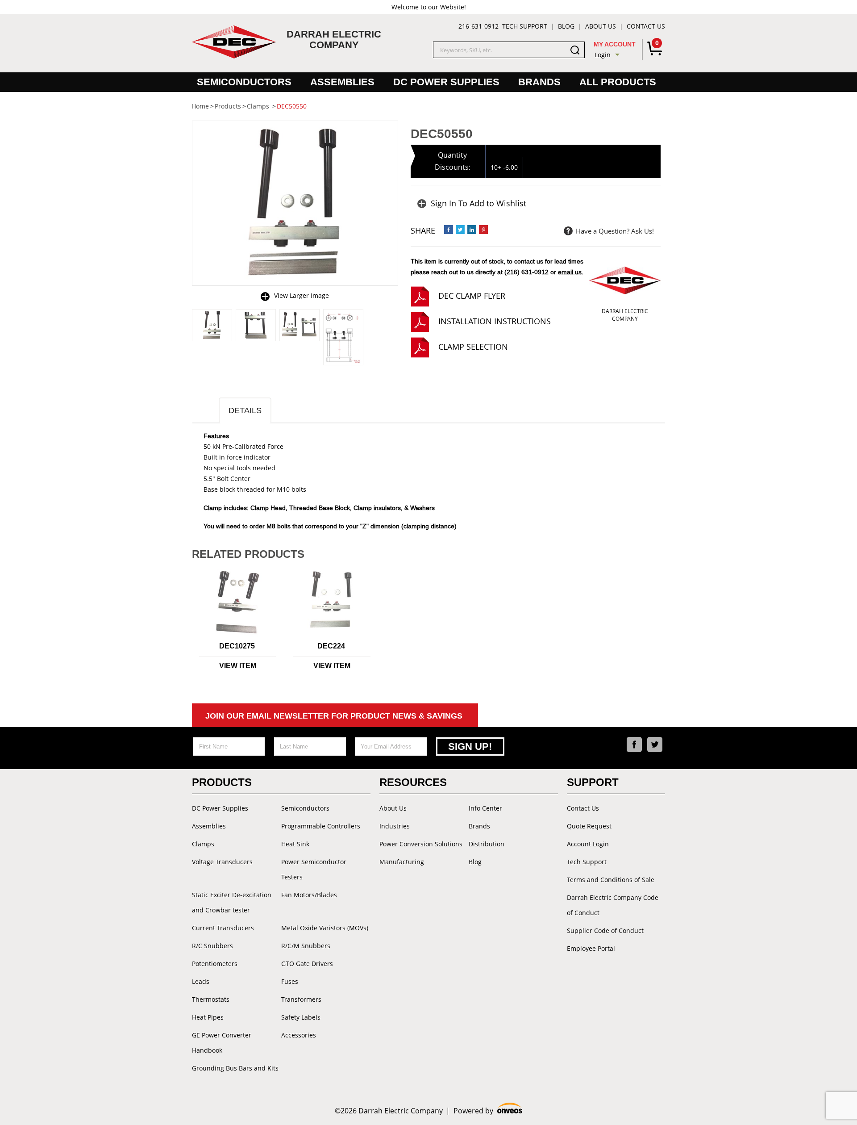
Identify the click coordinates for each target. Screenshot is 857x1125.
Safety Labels (300, 1017)
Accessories (298, 1035)
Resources (413, 782)
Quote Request (589, 826)
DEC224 (331, 646)
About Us (600, 26)
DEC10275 (237, 646)
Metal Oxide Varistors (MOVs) (324, 928)
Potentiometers (214, 963)
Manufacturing (401, 861)
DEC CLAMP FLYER (471, 295)
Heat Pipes (208, 1017)
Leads (200, 981)
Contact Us (646, 26)
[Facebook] (634, 744)
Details (245, 410)
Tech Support (524, 26)
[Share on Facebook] (448, 229)
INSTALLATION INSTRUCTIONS (494, 321)
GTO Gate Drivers (307, 963)
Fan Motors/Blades (309, 895)
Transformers (301, 999)
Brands (539, 82)
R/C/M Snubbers (305, 945)
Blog (566, 26)
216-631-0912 (478, 26)
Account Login (588, 844)
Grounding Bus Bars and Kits (235, 1068)
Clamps (203, 844)
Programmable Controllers (320, 826)
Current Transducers (223, 928)
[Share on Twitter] (460, 229)
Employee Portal (591, 948)
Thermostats (210, 999)
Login (603, 54)
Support (593, 782)
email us (570, 272)
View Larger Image (301, 295)
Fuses (289, 981)
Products (222, 782)
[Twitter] (654, 744)
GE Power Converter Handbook (221, 1042)
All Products (617, 82)
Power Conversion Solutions (420, 844)
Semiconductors (244, 82)
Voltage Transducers (222, 861)
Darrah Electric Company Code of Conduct (612, 905)
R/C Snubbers (212, 945)
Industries (394, 826)
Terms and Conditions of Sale (610, 879)
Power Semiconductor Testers (313, 869)
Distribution (486, 844)
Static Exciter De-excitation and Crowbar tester (231, 902)
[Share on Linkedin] (471, 229)
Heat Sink (295, 844)
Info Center (485, 808)
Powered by (488, 1111)
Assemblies (342, 82)
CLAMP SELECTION (473, 346)
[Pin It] (483, 229)
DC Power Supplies (446, 82)
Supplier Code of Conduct (605, 930)
